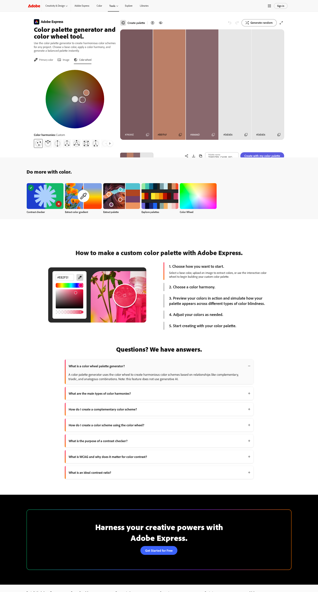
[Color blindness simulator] (161, 23)
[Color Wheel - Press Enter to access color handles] (75, 99)
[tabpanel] (75, 107)
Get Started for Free (159, 550)
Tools (112, 5)
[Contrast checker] (153, 23)
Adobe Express (82, 5)
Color (99, 5)
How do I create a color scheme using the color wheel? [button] (106, 425)
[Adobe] (34, 6)
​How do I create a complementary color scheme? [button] (103, 409)
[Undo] (230, 23)
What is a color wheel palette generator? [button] (97, 366)
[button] (269, 6)
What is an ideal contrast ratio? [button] (90, 472)
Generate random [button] (261, 22)
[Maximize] (281, 23)
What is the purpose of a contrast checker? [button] (98, 441)
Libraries (144, 5)
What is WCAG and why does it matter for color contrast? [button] (108, 457)
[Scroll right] (110, 143)
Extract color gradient (76, 212)
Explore (128, 5)
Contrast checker (36, 212)
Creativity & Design (55, 5)
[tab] (43, 60)
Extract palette (111, 212)
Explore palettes (150, 212)
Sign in (280, 5)
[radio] (38, 143)
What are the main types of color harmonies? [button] (100, 393)
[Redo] (237, 23)
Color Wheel (186, 212)
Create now (45, 196)
